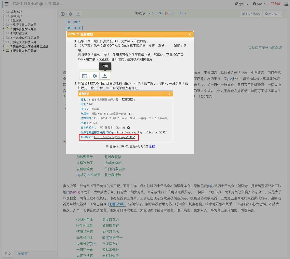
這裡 (152, 146)
